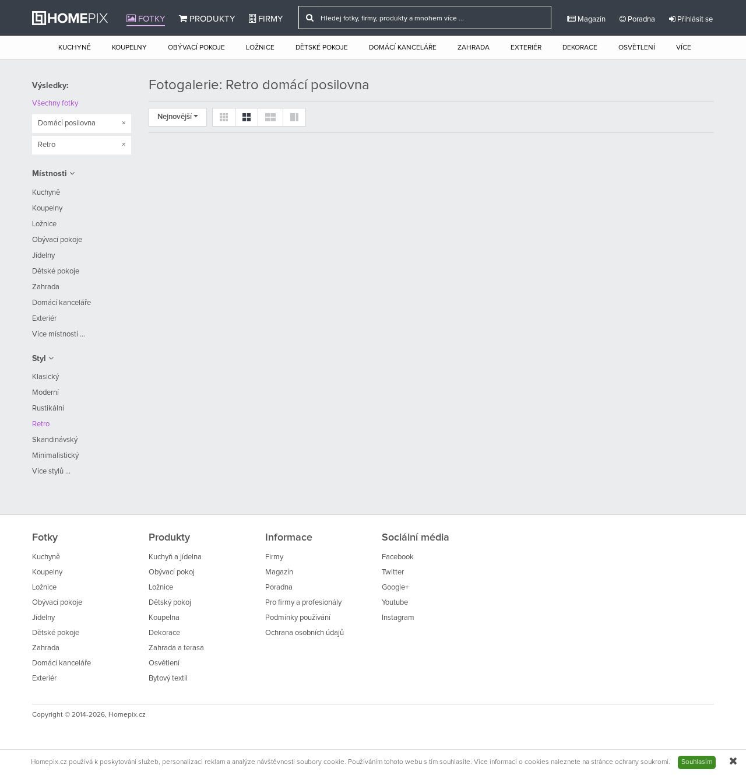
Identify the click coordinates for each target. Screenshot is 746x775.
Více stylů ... (51, 471)
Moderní (45, 393)
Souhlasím (696, 762)
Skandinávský (55, 440)
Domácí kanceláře (403, 47)
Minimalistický (55, 456)
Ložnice (260, 47)
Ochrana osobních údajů (304, 633)
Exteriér (526, 47)
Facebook (398, 557)
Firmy (269, 19)
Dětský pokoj (170, 602)
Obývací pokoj (172, 572)
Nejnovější (175, 117)
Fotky (150, 19)
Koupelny (129, 47)
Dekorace (579, 47)
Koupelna (164, 618)
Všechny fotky (55, 103)
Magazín (591, 19)
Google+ (395, 587)
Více (683, 47)
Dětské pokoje (321, 47)
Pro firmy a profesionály (303, 602)
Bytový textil (168, 678)
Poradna (640, 19)
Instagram (398, 618)
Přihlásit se (694, 19)
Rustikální (48, 408)
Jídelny (43, 255)
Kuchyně (74, 47)
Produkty (211, 19)
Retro (41, 424)
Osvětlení (636, 47)
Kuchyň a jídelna (175, 557)
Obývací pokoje (196, 47)
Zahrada (474, 47)
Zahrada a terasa (176, 648)
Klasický (45, 377)
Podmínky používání (297, 618)
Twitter (393, 572)
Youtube (395, 602)
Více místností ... (58, 334)
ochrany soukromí (641, 762)
